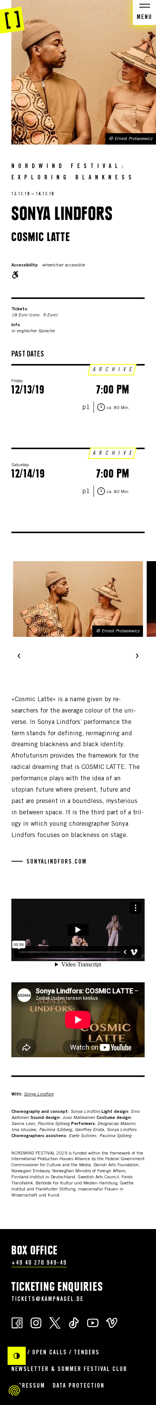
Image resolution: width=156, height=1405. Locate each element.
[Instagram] (36, 1322)
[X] (55, 1322)
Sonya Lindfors (38, 1094)
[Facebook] (17, 1322)
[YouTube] (92, 1322)
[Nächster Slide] (137, 656)
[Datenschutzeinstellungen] (14, 1390)
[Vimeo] (111, 1322)
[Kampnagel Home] (12, 17)
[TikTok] (74, 1322)
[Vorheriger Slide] (19, 656)
